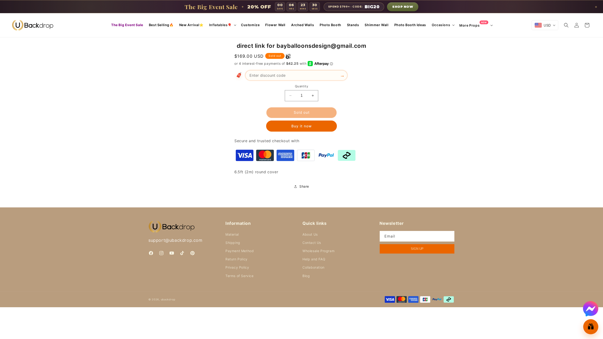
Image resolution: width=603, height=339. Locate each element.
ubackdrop (168, 299)
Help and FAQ (313, 259)
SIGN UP (417, 248)
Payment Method (239, 251)
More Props (473, 25)
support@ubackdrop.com (175, 240)
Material (232, 234)
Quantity (301, 86)
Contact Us (311, 242)
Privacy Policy (237, 267)
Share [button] (304, 186)
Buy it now (301, 126)
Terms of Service (239, 276)
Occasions (441, 25)
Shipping (232, 242)
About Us (310, 234)
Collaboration (313, 267)
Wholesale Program (318, 251)
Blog (306, 276)
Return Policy (236, 259)
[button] (222, 25)
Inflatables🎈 (220, 25)
